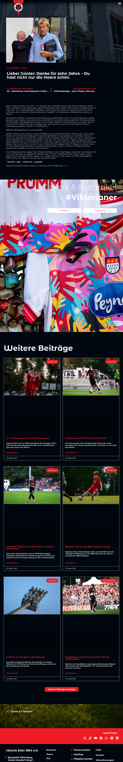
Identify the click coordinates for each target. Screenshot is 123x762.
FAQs (98, 750)
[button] (119, 3)
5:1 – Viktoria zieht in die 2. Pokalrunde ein (27, 438)
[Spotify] (111, 738)
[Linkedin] (117, 738)
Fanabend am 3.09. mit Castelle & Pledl (85, 438)
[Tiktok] (90, 738)
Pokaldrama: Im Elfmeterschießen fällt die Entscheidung (87, 658)
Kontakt (100, 755)
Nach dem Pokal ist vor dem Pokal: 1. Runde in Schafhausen (30, 548)
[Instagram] (84, 738)
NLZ (48, 758)
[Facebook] (100, 738)
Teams (49, 754)
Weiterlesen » (12, 453)
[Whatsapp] (106, 738)
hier (66, 166)
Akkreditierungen (105, 760)
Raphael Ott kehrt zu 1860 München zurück (87, 547)
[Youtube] (95, 738)
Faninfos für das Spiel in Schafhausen (25, 657)
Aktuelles (51, 750)
